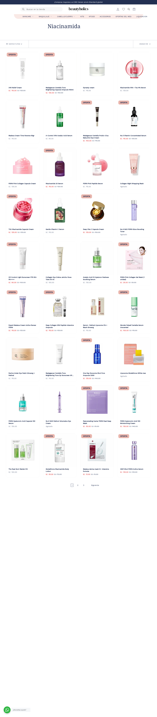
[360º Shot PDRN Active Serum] (134, 450)
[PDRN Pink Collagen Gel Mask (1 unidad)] (134, 258)
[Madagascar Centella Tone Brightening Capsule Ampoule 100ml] (59, 68)
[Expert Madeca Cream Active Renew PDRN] (22, 306)
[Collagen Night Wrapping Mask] (134, 164)
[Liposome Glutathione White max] (134, 354)
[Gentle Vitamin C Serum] (59, 210)
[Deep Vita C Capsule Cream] (97, 210)
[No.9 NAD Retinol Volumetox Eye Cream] (59, 402)
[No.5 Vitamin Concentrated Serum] (134, 116)
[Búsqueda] (23, 9)
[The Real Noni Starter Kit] (22, 450)
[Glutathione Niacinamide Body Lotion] (59, 450)
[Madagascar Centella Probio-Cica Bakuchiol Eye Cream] (97, 116)
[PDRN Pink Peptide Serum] (97, 164)
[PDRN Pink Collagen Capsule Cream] (22, 164)
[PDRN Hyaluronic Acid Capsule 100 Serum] (22, 402)
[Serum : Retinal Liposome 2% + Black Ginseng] (97, 306)
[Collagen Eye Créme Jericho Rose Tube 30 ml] (59, 258)
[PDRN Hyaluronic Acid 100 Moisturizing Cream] (134, 402)
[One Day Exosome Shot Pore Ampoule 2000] (97, 354)
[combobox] (40, 9)
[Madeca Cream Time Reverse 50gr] (22, 116)
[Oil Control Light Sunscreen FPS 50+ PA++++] (22, 258)
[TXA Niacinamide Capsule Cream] (22, 210)
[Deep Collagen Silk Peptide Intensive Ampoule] (59, 306)
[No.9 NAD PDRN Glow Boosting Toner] (134, 210)
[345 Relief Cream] (22, 68)
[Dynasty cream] (97, 68)
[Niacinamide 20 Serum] (59, 164)
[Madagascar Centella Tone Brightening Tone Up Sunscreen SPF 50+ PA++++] (59, 354)
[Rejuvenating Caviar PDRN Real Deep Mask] (97, 402)
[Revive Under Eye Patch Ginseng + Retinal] (22, 354)
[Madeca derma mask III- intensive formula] (97, 450)
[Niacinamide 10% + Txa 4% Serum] (134, 68)
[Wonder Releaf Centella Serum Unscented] (134, 306)
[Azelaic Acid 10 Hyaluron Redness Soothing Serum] (97, 258)
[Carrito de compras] (134, 9)
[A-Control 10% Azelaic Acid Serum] (59, 116)
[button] (128, 9)
